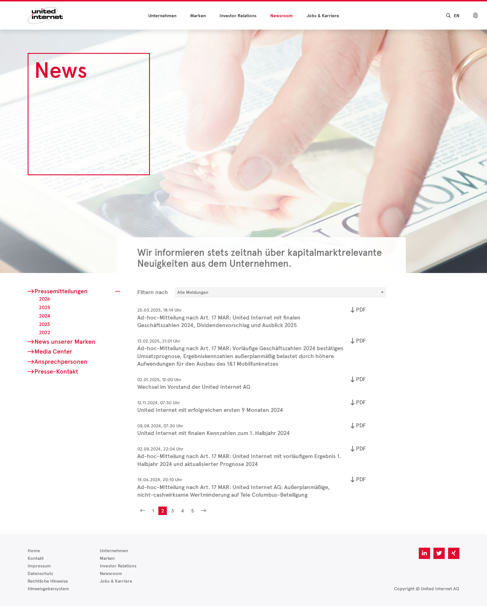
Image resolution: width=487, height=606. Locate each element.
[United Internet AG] (45, 15)
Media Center (53, 351)
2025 (44, 307)
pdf (361, 309)
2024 (44, 316)
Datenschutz (40, 573)
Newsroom (281, 16)
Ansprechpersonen (60, 361)
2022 (44, 332)
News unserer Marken (64, 341)
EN (456, 16)
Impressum (39, 566)
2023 (44, 324)
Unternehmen (162, 16)
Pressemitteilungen (61, 291)
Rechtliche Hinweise (48, 581)
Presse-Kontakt (56, 371)
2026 (44, 299)
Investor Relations (238, 16)
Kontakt (36, 558)
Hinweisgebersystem (48, 588)
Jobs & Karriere (323, 16)
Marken (198, 16)
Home (34, 550)
